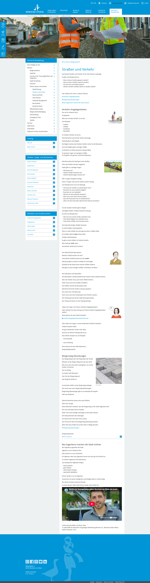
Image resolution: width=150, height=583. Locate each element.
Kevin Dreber (31, 174)
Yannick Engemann (32, 170)
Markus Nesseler (67, 436)
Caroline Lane (31, 195)
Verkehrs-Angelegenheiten (71, 96)
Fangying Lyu (31, 222)
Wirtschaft (63, 10)
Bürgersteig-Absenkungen (71, 99)
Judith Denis (30, 166)
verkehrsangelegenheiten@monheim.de (76, 318)
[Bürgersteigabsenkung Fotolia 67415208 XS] (109, 371)
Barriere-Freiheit (108, 582)
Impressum (99, 582)
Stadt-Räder (30, 129)
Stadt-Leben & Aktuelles (52, 11)
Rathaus (41, 16)
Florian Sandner (32, 161)
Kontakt (92, 582)
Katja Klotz (30, 186)
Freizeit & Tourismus (102, 11)
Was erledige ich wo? (33, 65)
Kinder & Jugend (76, 11)
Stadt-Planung (36, 89)
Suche (146, 3)
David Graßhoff (31, 178)
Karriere (29, 123)
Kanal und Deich (37, 95)
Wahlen (32, 120)
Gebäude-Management (39, 100)
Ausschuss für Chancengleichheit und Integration (41, 77)
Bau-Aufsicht (36, 103)
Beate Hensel (31, 147)
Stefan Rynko (31, 226)
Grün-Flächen (36, 98)
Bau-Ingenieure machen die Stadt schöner (76, 103)
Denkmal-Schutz (37, 106)
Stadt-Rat (32, 73)
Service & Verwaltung (115, 11)
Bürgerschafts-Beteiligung (38, 112)
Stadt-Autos (30, 126)
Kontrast (104, 3)
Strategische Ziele (35, 117)
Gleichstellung (34, 114)
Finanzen (32, 84)
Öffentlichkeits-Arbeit (36, 109)
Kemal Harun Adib (32, 203)
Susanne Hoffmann (33, 182)
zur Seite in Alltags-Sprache (71, 62)
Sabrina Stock (31, 230)
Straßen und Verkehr (66, 16)
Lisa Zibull (30, 234)
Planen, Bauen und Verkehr (52, 16)
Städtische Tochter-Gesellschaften (37, 131)
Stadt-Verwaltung (35, 81)
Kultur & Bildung (88, 11)
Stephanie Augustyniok (34, 218)
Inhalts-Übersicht (119, 582)
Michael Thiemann (32, 199)
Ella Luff (29, 143)
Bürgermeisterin (35, 70)
